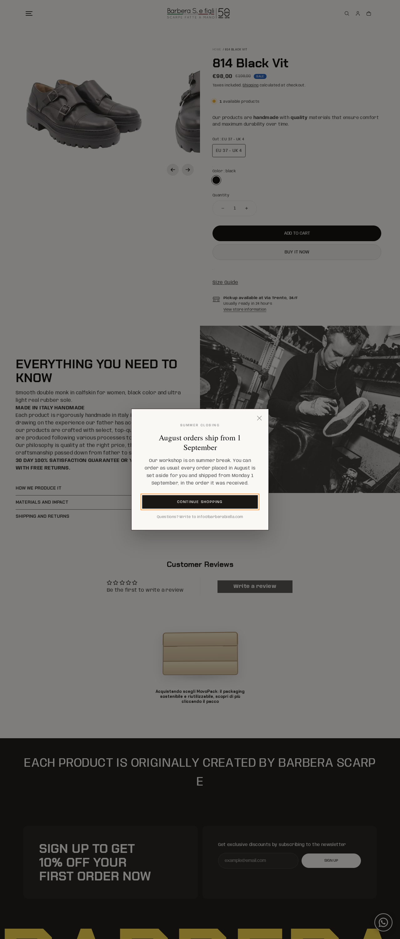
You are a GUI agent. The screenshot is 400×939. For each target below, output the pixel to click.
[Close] (259, 418)
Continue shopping (200, 502)
